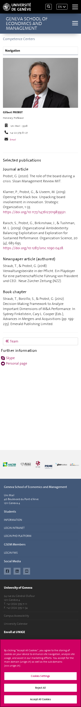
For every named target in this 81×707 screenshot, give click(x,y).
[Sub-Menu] (74, 23)
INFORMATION (13, 520)
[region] (40, 673)
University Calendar (16, 624)
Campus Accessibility (16, 616)
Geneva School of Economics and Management (27, 23)
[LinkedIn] (17, 571)
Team (13, 341)
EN (60, 7)
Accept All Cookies (40, 699)
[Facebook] (7, 571)
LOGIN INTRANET (14, 528)
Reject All (40, 687)
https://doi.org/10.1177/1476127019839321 (34, 212)
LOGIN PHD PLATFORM (17, 536)
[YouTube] (26, 571)
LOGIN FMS (11, 553)
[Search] (48, 7)
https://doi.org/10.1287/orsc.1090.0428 (33, 248)
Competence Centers (19, 39)
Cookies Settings (40, 676)
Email (13, 139)
